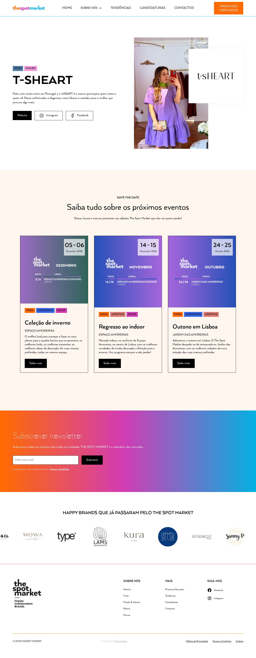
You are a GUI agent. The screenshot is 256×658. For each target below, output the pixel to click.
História (127, 589)
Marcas (126, 615)
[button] (91, 8)
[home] (29, 8)
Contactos (184, 8)
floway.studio (121, 641)
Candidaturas (152, 8)
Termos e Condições (59, 469)
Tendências (120, 8)
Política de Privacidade (197, 641)
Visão (126, 595)
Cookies (239, 641)
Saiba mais (35, 363)
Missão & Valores (131, 602)
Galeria (126, 608)
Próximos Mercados (228, 8)
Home (67, 8)
